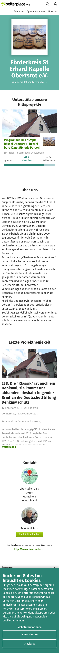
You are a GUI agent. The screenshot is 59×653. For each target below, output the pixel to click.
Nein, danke (29, 634)
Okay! (31, 644)
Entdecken (19, 11)
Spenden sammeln (36, 11)
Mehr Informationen (29, 627)
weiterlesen (9, 446)
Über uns (52, 11)
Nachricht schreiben (29, 534)
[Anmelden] (55, 4)
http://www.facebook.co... (29, 549)
